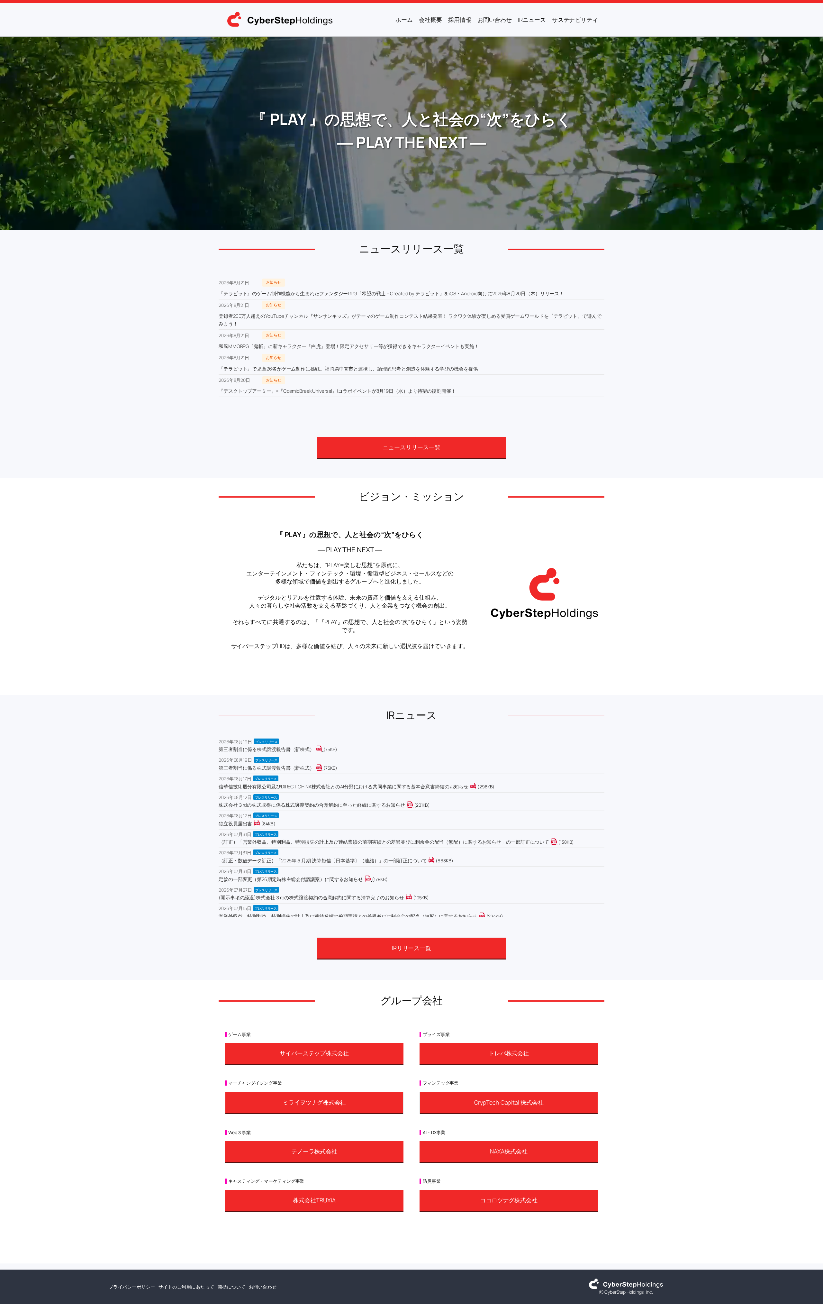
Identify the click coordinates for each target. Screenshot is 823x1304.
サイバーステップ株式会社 (314, 1053)
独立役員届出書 (235, 823)
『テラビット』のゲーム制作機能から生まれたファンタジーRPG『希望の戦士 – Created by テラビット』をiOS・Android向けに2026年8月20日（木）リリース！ (391, 293)
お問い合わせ (263, 1287)
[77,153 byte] (322, 768)
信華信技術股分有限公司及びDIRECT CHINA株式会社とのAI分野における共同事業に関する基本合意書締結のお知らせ (343, 786)
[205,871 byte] (413, 805)
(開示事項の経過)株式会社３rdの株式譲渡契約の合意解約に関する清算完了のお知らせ (311, 897)
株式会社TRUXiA (314, 1200)
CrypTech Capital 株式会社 (509, 1102)
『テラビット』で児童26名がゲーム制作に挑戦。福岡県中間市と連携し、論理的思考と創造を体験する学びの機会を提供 (348, 368)
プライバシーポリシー (132, 1287)
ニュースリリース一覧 (411, 447)
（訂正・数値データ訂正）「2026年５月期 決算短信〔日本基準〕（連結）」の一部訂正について (323, 860)
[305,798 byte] (476, 787)
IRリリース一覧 (411, 948)
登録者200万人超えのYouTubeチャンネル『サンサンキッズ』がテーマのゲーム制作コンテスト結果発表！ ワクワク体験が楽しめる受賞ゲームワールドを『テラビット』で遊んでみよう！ (410, 320)
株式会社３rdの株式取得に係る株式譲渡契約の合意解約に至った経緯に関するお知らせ (312, 805)
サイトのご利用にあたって (186, 1287)
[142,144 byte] (557, 842)
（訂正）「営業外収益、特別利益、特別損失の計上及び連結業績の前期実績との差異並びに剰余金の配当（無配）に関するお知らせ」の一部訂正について (384, 842)
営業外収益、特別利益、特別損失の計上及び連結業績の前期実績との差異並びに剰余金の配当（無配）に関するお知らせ (348, 916)
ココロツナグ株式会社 (509, 1200)
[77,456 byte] (322, 749)
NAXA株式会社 (508, 1151)
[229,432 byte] (485, 916)
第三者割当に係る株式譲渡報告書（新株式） (266, 749)
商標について (232, 1287)
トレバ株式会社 (509, 1053)
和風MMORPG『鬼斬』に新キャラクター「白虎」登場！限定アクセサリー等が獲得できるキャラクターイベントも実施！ (349, 346)
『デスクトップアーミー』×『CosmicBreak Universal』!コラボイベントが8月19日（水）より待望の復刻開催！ (337, 391)
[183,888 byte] (371, 879)
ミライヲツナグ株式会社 (314, 1102)
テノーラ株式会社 (314, 1151)
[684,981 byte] (435, 861)
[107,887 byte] (412, 898)
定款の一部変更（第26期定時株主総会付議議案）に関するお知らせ (291, 879)
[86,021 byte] (260, 824)
